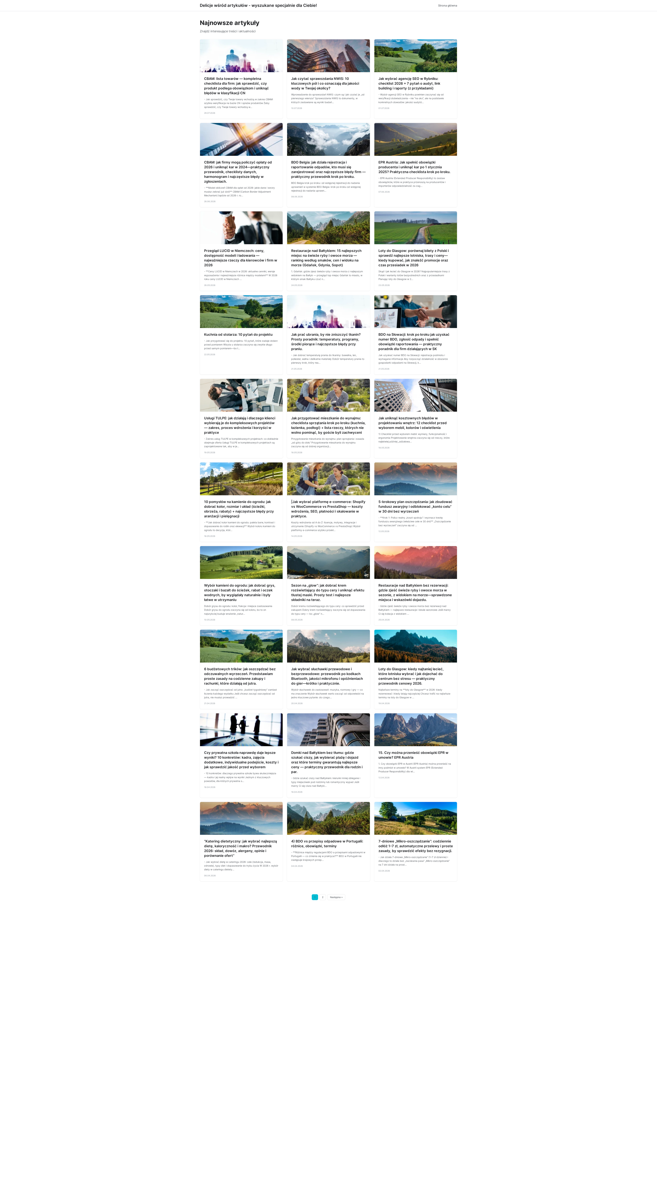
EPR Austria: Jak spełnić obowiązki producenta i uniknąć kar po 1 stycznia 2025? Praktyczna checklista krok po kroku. (414, 167)
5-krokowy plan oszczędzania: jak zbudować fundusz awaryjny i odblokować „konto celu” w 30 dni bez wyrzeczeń (415, 506)
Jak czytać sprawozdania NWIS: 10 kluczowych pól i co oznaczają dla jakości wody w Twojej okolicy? (325, 83)
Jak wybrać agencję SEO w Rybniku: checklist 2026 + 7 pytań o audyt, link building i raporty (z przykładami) (409, 83)
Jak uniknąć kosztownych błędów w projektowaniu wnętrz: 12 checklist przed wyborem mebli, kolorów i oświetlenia (412, 423)
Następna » (336, 897)
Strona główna (447, 5)
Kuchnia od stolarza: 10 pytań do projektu (238, 334)
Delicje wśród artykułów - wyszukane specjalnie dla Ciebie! (258, 5)
